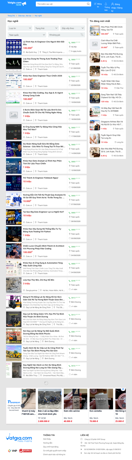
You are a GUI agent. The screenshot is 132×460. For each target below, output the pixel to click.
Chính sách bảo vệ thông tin (54, 454)
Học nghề (38, 15)
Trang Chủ (11, 15)
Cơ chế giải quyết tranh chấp (54, 450)
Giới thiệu (47, 439)
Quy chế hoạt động (50, 446)
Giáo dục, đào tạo (24, 15)
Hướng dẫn (47, 442)
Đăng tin (99, 4)
